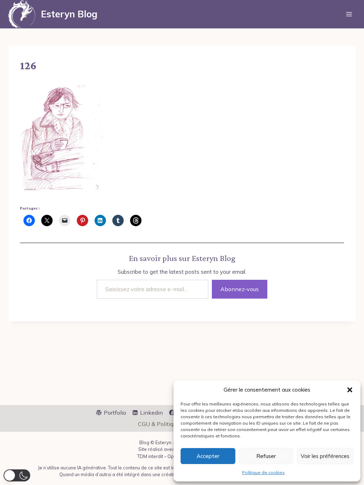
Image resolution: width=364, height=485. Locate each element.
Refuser (266, 456)
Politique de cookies (263, 472)
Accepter (208, 456)
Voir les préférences (325, 456)
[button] (349, 389)
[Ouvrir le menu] (348, 14)
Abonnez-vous (239, 289)
